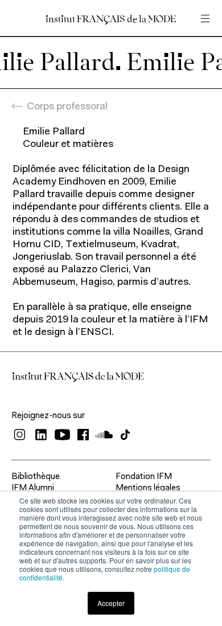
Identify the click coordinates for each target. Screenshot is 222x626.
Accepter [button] (111, 603)
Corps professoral (67, 107)
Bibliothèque (35, 477)
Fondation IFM (144, 477)
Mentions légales (148, 488)
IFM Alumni (32, 488)
